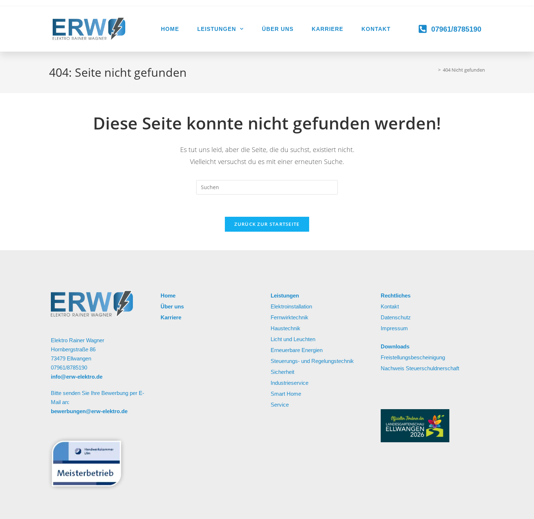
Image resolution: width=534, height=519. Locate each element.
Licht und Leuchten (294, 339)
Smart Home (287, 394)
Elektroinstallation (291, 306)
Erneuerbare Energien (297, 350)
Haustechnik (285, 328)
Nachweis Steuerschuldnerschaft (420, 368)
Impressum (395, 328)
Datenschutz (396, 317)
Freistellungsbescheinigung (413, 357)
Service (280, 405)
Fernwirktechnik (289, 317)
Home (170, 29)
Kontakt (376, 29)
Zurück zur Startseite (266, 224)
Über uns (278, 29)
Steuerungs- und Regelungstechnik (312, 361)
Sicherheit (282, 372)
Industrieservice (289, 383)
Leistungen (216, 29)
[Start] (434, 70)
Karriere (327, 29)
